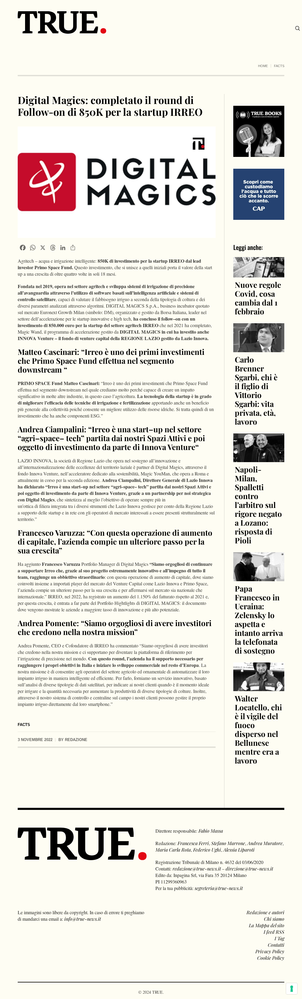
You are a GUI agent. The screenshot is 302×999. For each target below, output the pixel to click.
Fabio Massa (210, 831)
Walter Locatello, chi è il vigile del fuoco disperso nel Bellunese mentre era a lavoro (258, 729)
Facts (279, 66)
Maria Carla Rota (173, 850)
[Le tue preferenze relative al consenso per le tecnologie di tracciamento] (291, 988)
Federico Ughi (207, 850)
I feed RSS (274, 932)
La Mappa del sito (266, 925)
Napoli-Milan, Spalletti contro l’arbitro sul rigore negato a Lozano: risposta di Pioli (258, 504)
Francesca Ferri (193, 843)
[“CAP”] (258, 194)
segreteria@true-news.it (219, 888)
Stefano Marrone (228, 843)
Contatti (276, 945)
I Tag (279, 938)
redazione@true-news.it (197, 868)
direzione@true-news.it (249, 868)
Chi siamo (274, 919)
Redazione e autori (265, 912)
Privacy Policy (269, 951)
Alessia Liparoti (239, 850)
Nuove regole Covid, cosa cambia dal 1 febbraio (258, 298)
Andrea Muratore (265, 843)
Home (263, 66)
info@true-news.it (82, 919)
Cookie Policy (270, 958)
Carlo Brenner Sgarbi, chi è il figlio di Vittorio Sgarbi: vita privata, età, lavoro (256, 390)
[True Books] (258, 153)
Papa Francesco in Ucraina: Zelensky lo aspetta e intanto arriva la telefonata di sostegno (259, 619)
